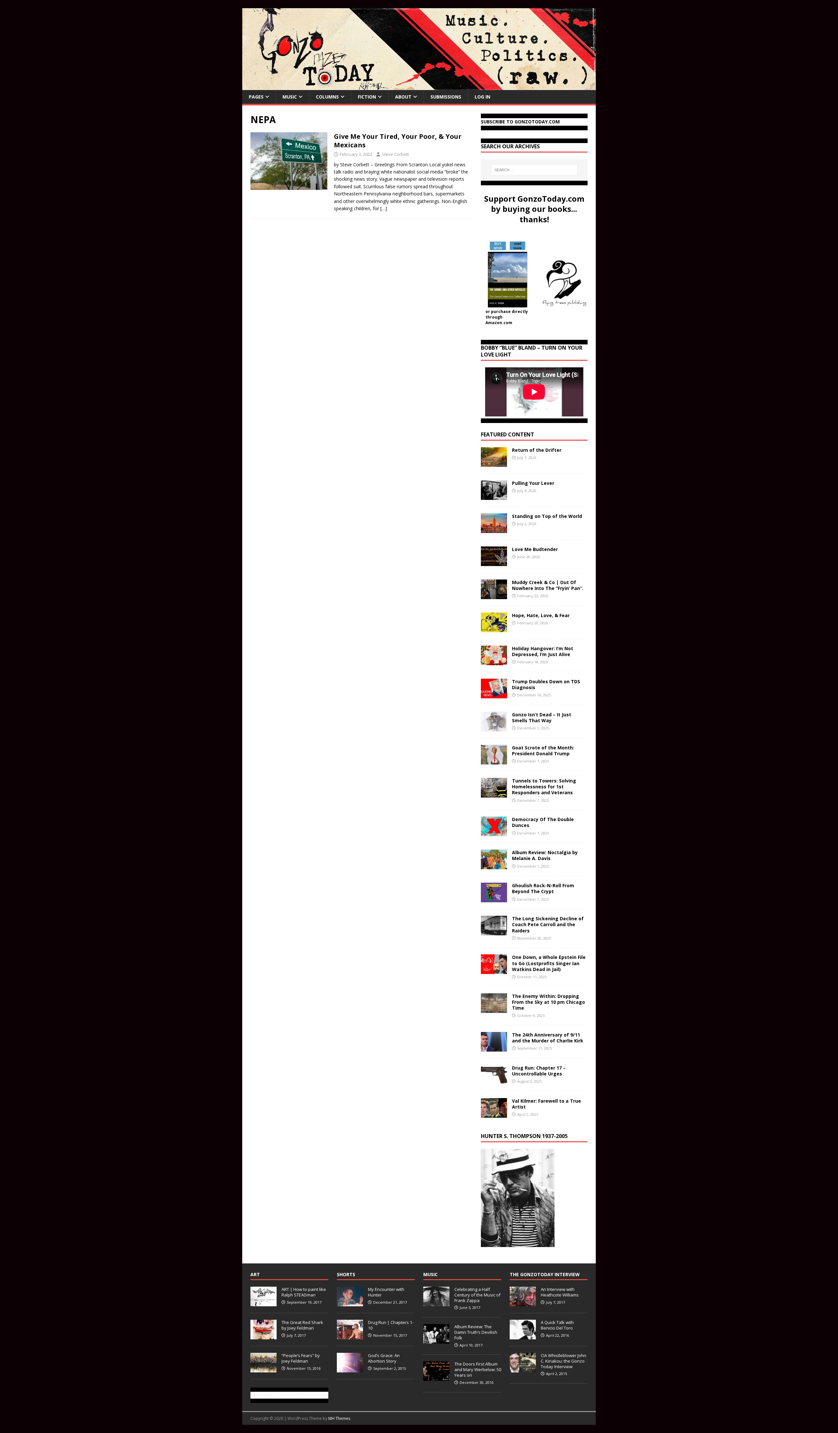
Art (255, 1274)
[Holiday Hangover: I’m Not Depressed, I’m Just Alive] (494, 661)
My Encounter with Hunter (386, 1292)
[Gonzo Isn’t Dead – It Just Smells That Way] (494, 728)
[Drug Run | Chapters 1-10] (350, 1336)
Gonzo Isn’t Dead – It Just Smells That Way (541, 717)
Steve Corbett (395, 154)
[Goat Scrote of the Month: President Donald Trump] (494, 761)
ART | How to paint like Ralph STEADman (304, 1292)
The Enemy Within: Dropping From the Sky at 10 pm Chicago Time (548, 1002)
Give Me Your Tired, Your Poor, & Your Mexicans (398, 140)
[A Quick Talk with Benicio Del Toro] (523, 1336)
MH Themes (339, 1418)
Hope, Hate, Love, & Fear (541, 615)
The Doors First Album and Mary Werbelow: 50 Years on (477, 1369)
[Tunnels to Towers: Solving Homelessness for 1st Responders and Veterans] (494, 794)
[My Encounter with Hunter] (350, 1303)
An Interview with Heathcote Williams (560, 1292)
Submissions (445, 97)
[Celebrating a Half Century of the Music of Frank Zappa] (436, 1303)
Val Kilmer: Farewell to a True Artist (546, 1104)
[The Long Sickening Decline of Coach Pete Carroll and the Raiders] (494, 931)
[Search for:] (534, 169)
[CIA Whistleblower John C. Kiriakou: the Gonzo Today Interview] (523, 1369)
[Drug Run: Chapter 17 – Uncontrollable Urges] (494, 1080)
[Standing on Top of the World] (494, 529)
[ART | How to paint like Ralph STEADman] (263, 1303)
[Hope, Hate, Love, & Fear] (494, 628)
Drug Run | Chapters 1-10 (390, 1325)
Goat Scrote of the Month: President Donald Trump (543, 750)
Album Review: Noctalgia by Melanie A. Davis (545, 855)
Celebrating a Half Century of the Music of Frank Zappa (477, 1294)
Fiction (367, 97)
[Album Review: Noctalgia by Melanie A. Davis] (494, 865)
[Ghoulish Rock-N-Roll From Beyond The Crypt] (494, 898)
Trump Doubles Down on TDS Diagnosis (546, 684)
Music (289, 97)
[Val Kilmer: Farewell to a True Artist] (494, 1114)
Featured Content (507, 434)
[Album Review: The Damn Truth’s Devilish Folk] (436, 1340)
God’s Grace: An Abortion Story (384, 1358)
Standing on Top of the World (547, 516)
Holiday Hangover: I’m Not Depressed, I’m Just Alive (542, 651)
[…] (383, 208)
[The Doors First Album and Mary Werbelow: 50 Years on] (436, 1377)
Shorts (346, 1274)
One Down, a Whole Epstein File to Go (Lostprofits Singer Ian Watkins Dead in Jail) (549, 963)
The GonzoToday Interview (545, 1274)
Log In (482, 97)
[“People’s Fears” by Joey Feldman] (263, 1369)
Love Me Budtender (535, 549)
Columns (327, 97)
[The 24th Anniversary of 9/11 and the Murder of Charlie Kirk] (494, 1047)
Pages (256, 97)
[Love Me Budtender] (494, 562)
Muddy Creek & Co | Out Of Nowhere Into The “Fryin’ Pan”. (547, 585)
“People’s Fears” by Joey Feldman (301, 1358)
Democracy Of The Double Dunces (543, 822)
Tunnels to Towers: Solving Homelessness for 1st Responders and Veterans (544, 787)
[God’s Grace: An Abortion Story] (350, 1369)
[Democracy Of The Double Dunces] (494, 832)
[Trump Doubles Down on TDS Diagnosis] (494, 694)
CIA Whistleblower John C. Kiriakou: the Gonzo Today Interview (563, 1360)
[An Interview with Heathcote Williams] (523, 1303)
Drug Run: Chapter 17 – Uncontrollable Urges (539, 1071)
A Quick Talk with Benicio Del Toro (557, 1325)
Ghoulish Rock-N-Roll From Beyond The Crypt (543, 888)
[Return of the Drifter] (494, 463)
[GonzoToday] (419, 86)
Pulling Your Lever (533, 483)
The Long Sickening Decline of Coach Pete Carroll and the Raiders (548, 924)
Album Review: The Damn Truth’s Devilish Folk (475, 1332)
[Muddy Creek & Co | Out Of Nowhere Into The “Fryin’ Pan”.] (494, 595)
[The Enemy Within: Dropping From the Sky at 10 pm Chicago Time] (494, 1009)
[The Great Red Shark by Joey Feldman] (263, 1336)
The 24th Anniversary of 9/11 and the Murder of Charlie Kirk (547, 1038)
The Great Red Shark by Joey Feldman (302, 1325)
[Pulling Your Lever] (494, 496)
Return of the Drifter (536, 450)
